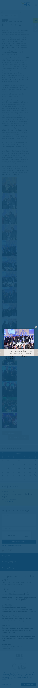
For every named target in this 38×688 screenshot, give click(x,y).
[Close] (36, 327)
